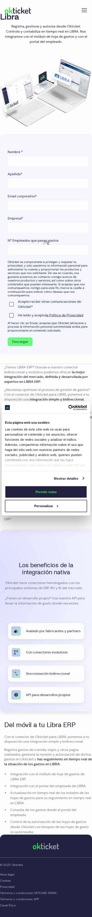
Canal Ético (8, 905)
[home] (18, 10)
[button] (83, 10)
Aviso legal (7, 874)
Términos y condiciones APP (19, 899)
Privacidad (7, 887)
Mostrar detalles (66, 478)
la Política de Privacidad (64, 315)
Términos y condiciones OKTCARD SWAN (28, 893)
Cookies (5, 881)
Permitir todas (46, 492)
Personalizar (43, 506)
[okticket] (46, 846)
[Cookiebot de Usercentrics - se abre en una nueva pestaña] (68, 407)
